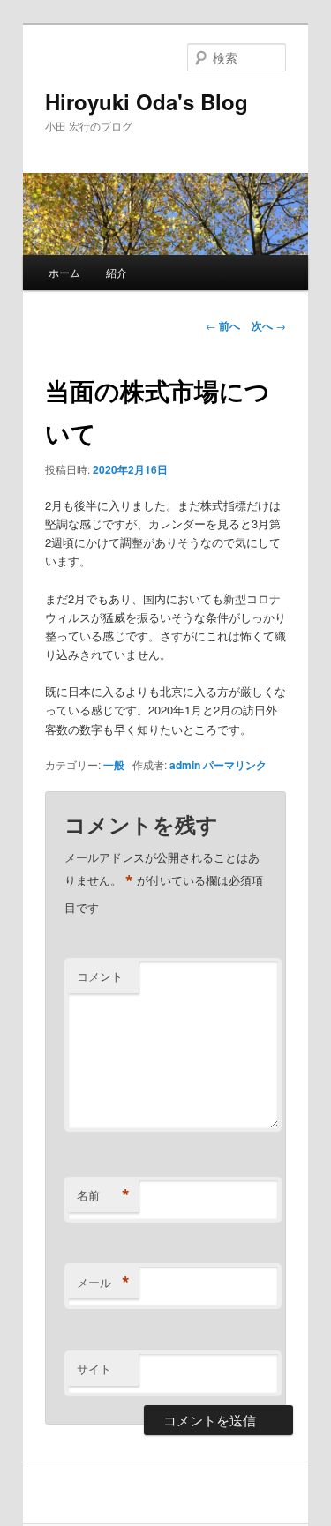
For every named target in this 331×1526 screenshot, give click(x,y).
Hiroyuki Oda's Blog (146, 101)
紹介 (116, 272)
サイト (94, 1368)
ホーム (64, 272)
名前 (103, 1195)
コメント (100, 976)
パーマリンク (235, 765)
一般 (113, 765)
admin (184, 765)
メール (103, 1282)
